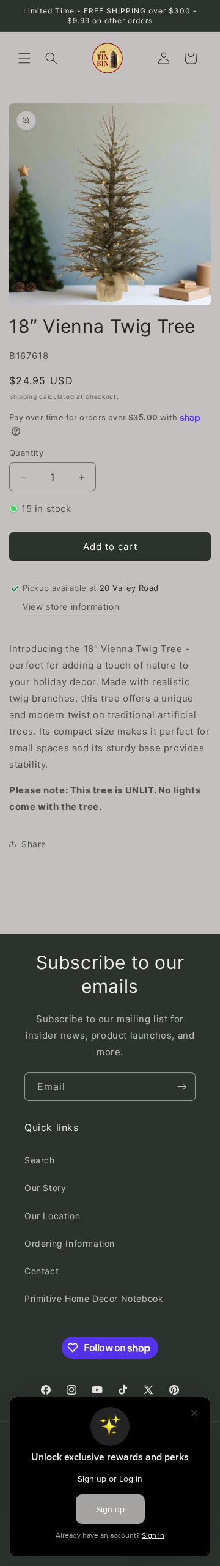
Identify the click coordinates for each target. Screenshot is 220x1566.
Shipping (23, 396)
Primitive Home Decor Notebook (93, 1298)
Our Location (52, 1216)
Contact (41, 1271)
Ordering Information (69, 1243)
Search (39, 1160)
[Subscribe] (181, 1086)
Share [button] (33, 844)
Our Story (45, 1187)
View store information (71, 606)
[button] (24, 58)
